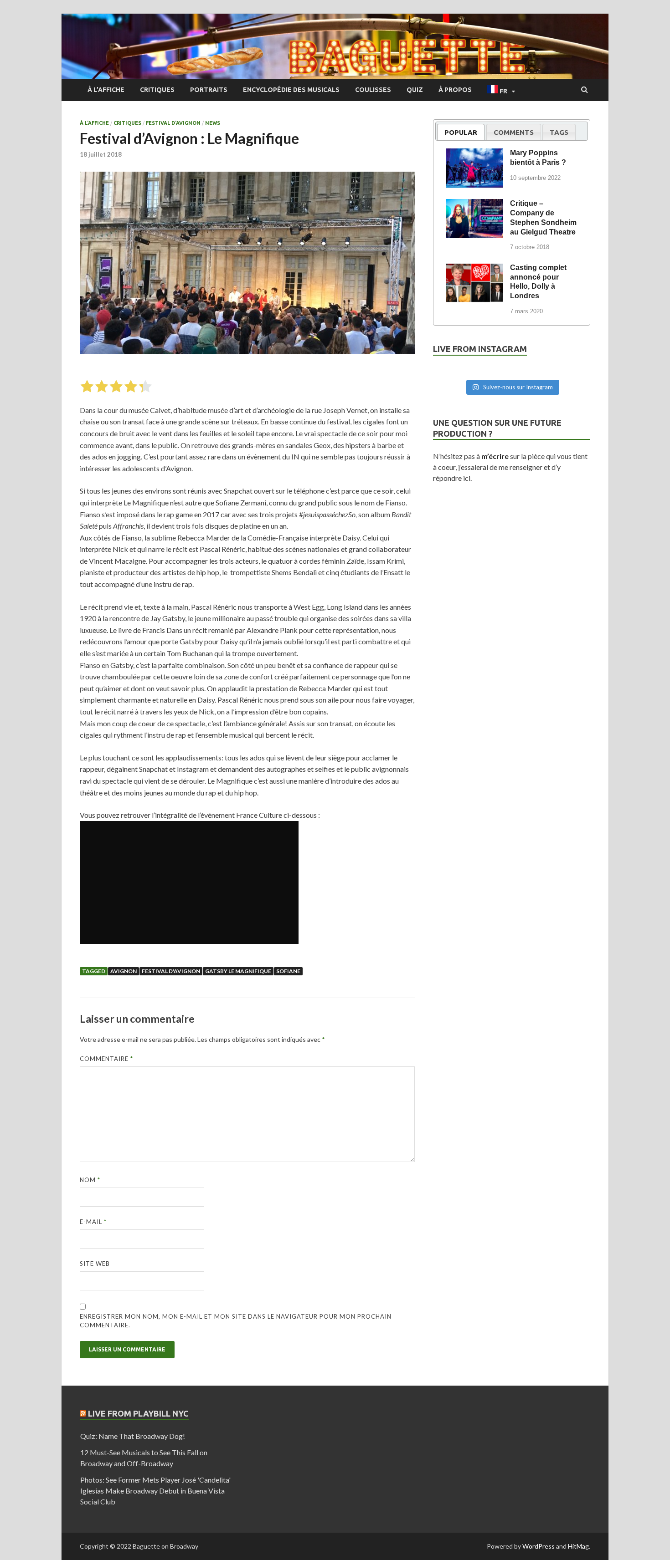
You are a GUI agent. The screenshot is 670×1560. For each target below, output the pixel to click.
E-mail (93, 1221)
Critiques (157, 89)
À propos (455, 89)
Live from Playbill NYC (138, 1413)
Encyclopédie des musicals (291, 89)
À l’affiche (106, 89)
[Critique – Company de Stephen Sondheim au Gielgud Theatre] (474, 204)
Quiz (415, 89)
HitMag (578, 1546)
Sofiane (288, 971)
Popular (460, 132)
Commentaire (106, 1058)
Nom (90, 1179)
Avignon (123, 971)
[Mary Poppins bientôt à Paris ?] (474, 154)
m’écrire (495, 456)
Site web (95, 1263)
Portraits (208, 89)
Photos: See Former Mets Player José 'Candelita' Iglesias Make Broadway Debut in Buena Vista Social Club (155, 1490)
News (212, 123)
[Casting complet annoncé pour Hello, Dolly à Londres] (474, 269)
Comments (514, 132)
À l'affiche (94, 123)
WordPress (538, 1546)
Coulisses (373, 89)
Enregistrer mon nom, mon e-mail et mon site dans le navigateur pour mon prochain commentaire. (236, 1321)
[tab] (460, 132)
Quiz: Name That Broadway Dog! (132, 1436)
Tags (559, 132)
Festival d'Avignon (173, 123)
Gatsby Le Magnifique (238, 971)
